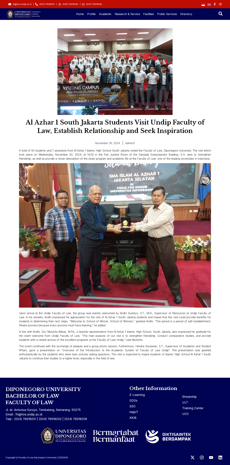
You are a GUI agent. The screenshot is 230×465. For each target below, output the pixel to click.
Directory (186, 14)
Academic (105, 14)
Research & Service (127, 14)
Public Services (167, 14)
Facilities (148, 14)
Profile (91, 14)
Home (80, 14)
